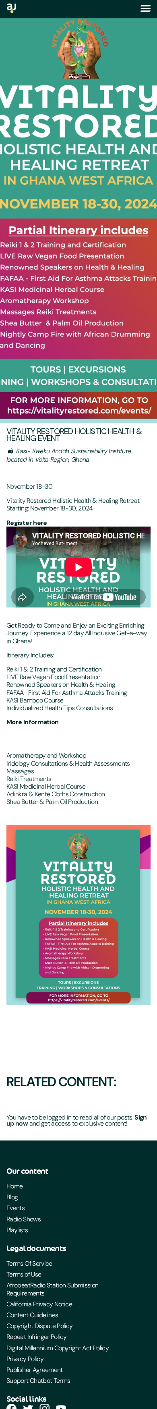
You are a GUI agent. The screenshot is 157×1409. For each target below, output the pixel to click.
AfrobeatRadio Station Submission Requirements (52, 1289)
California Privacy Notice (39, 1304)
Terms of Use (23, 1274)
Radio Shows (23, 1219)
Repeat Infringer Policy (36, 1337)
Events (15, 1208)
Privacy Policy (24, 1359)
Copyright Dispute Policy (39, 1326)
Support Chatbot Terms (38, 1380)
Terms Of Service (29, 1263)
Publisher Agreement (34, 1370)
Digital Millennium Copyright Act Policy (57, 1348)
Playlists (17, 1230)
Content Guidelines (32, 1315)
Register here (26, 523)
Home (14, 1186)
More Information (32, 722)
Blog (12, 1197)
